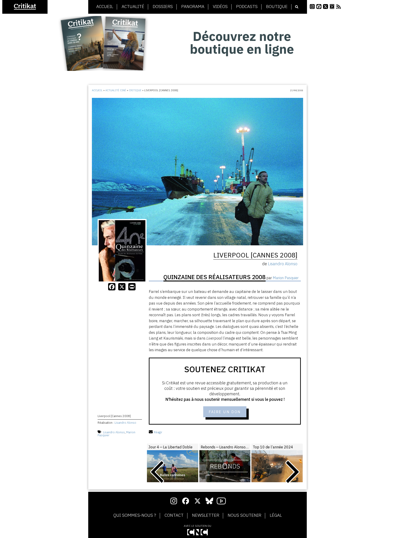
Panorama (192, 6)
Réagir (158, 432)
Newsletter (205, 515)
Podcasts (247, 6)
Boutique (277, 6)
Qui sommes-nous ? (134, 515)
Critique (135, 90)
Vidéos (220, 6)
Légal (276, 515)
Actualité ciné (115, 90)
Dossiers (163, 6)
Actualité (133, 6)
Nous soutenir (244, 515)
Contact (174, 515)
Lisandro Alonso (125, 423)
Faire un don (225, 412)
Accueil (104, 6)
